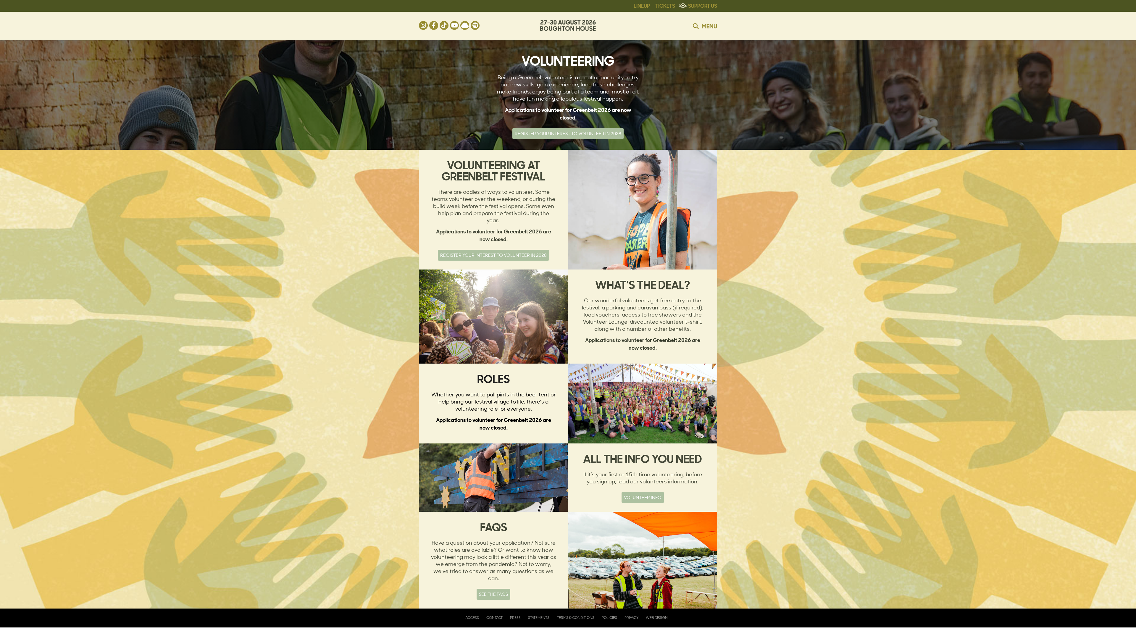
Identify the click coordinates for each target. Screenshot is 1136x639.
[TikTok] (444, 25)
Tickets (665, 5)
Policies (609, 617)
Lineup (642, 5)
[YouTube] (454, 25)
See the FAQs (493, 594)
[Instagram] (423, 25)
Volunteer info (642, 497)
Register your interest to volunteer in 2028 (493, 255)
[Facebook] (433, 25)
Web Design (657, 617)
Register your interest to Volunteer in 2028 (568, 133)
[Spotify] (475, 25)
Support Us (702, 5)
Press (515, 617)
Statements (538, 617)
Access (472, 617)
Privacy (631, 617)
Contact (494, 617)
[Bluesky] (464, 25)
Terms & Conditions (575, 617)
